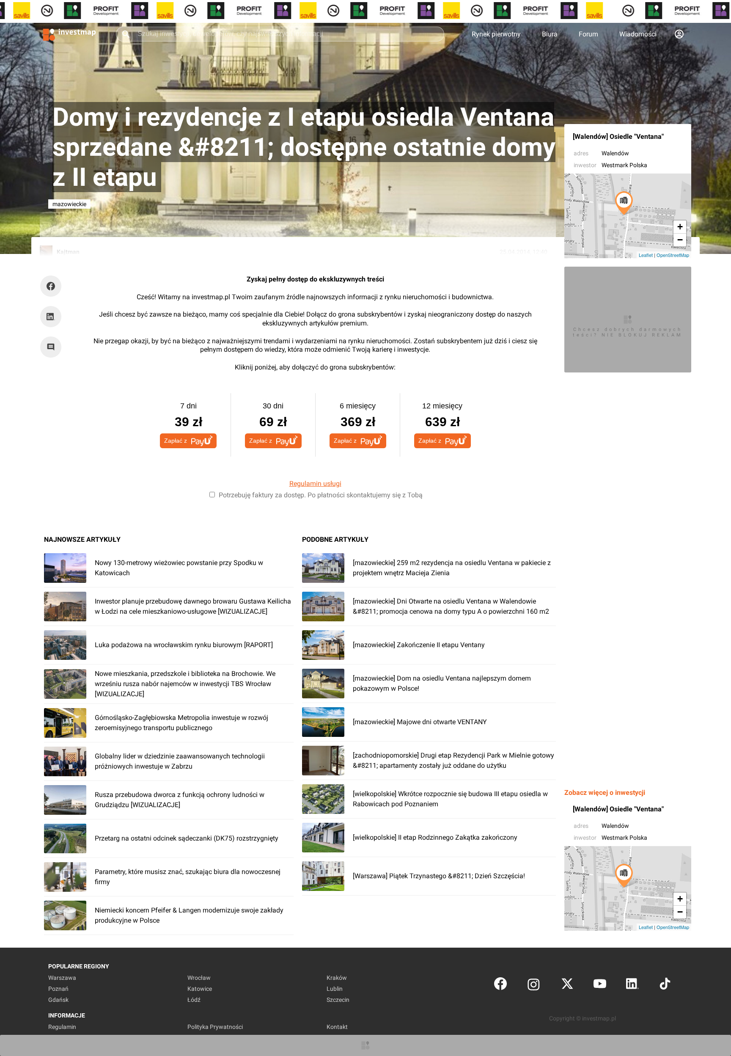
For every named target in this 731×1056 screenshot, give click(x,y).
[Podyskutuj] (53, 347)
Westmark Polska (624, 165)
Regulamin (62, 1026)
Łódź (194, 999)
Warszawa (62, 977)
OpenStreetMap (673, 254)
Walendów (615, 153)
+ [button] (680, 226)
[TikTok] (665, 985)
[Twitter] (567, 985)
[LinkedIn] (632, 985)
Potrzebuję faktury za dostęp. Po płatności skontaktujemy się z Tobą (321, 495)
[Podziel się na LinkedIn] (51, 317)
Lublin (335, 988)
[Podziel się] (53, 286)
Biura (550, 34)
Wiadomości (638, 34)
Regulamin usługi (315, 484)
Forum (588, 34)
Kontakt (337, 1026)
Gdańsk (58, 999)
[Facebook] (500, 985)
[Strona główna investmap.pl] (69, 33)
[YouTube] (600, 985)
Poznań (58, 988)
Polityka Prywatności (215, 1026)
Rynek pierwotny (496, 34)
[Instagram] (533, 985)
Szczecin (338, 999)
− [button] (680, 239)
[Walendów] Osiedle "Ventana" (618, 136)
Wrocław (199, 977)
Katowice (199, 988)
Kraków (337, 977)
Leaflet (646, 254)
